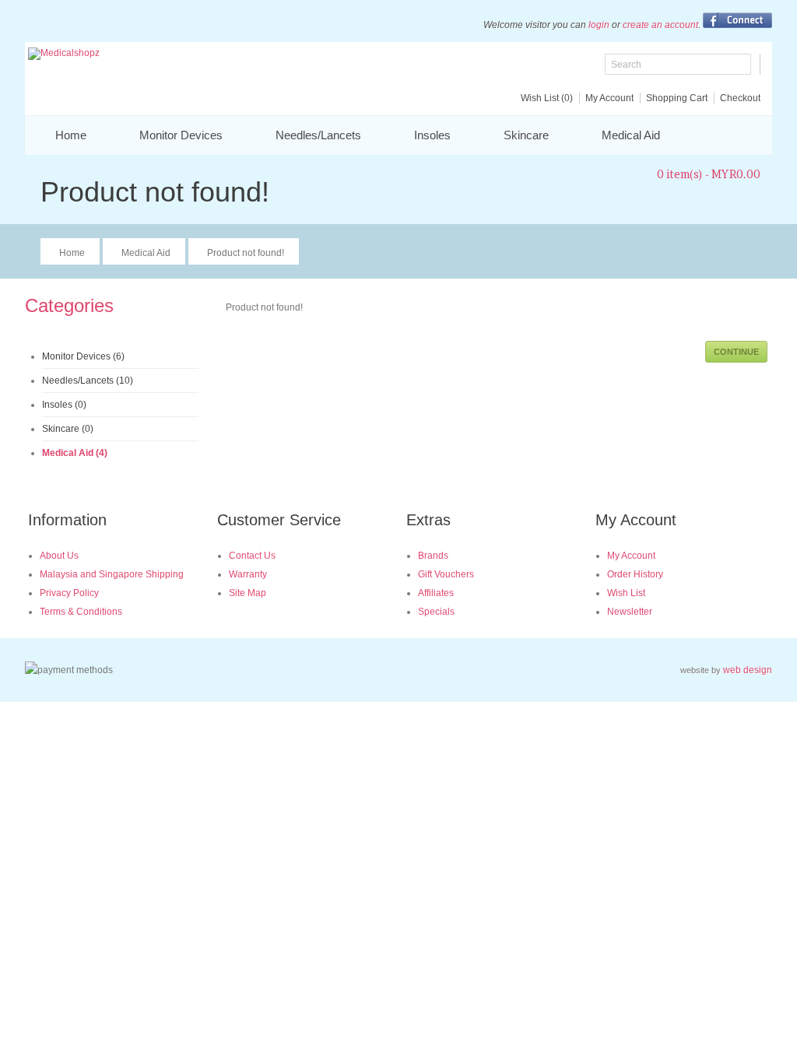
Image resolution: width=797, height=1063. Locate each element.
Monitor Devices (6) (83, 356)
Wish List (626, 593)
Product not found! (245, 252)
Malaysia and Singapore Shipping (112, 574)
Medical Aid (631, 135)
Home (70, 135)
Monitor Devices (181, 135)
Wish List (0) (547, 98)
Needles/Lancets (318, 135)
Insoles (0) (64, 404)
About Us (59, 555)
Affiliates (436, 593)
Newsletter (629, 611)
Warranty (248, 574)
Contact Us (252, 555)
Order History (635, 574)
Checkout (740, 98)
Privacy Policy (69, 593)
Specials (436, 611)
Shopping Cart (676, 98)
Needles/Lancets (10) (87, 380)
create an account (660, 24)
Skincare (526, 135)
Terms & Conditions (81, 611)
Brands (433, 555)
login (598, 24)
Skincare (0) (67, 428)
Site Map (247, 593)
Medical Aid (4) (74, 452)
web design (747, 670)
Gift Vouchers (446, 574)
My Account (609, 98)
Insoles (432, 135)
